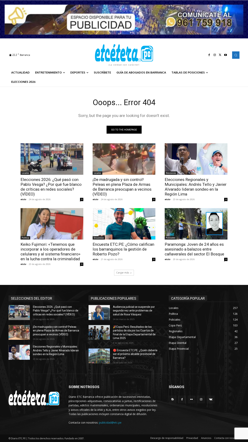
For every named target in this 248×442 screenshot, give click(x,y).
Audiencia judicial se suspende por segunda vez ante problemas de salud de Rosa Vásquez (134, 310)
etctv (23, 199)
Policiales (170, 237)
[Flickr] (191, 399)
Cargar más (122, 272)
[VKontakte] (210, 399)
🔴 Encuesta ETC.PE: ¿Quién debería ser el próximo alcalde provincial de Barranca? (135, 354)
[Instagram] (214, 55)
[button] (235, 55)
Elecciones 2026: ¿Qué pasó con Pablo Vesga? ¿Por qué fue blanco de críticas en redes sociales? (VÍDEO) (51, 186)
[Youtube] (225, 55)
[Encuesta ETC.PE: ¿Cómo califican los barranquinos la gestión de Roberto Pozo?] (124, 224)
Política (25, 237)
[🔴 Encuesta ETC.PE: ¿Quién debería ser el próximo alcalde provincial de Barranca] (99, 356)
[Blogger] (172, 399)
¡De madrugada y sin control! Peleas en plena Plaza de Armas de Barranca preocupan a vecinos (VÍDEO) (122, 186)
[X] (220, 55)
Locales (25, 173)
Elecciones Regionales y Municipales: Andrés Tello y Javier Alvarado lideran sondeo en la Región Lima (195, 186)
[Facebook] (209, 55)
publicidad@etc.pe (110, 422)
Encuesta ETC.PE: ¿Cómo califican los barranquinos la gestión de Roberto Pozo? (123, 249)
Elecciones (171, 173)
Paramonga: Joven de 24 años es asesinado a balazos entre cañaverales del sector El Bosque (194, 249)
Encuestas (99, 237)
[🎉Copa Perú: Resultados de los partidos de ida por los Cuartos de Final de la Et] (99, 332)
